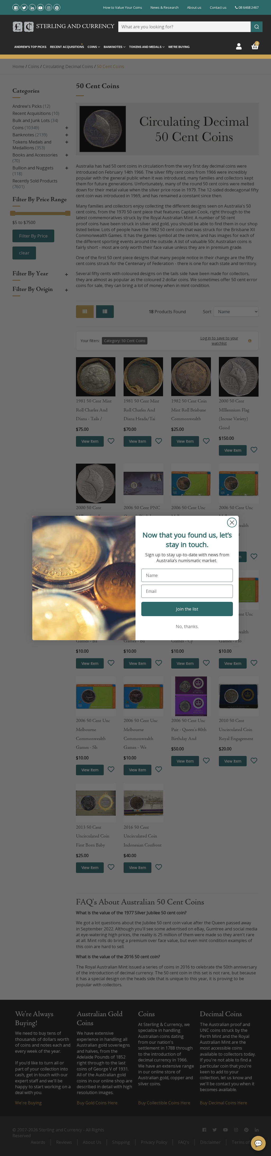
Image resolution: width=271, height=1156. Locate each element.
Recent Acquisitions (67, 46)
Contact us (218, 7)
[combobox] (190, 26)
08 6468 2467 (248, 7)
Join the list (187, 609)
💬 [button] (258, 1143)
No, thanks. (187, 626)
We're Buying (179, 46)
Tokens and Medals (145, 46)
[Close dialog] (232, 522)
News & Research (165, 7)
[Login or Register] (238, 46)
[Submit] (257, 26)
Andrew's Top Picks (30, 46)
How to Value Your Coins (122, 7)
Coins (93, 46)
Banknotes (113, 46)
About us (194, 7)
